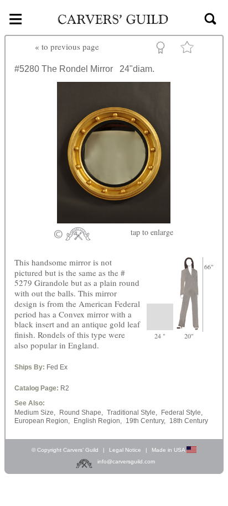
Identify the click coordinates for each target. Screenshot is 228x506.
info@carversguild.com (126, 461)
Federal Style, (182, 412)
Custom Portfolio (162, 49)
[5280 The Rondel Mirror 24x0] (113, 220)
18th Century (188, 421)
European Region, (42, 421)
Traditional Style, (132, 412)
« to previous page (67, 46)
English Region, (98, 421)
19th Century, (145, 421)
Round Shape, (81, 412)
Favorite (188, 49)
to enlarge (152, 232)
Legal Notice (125, 450)
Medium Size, (34, 412)
